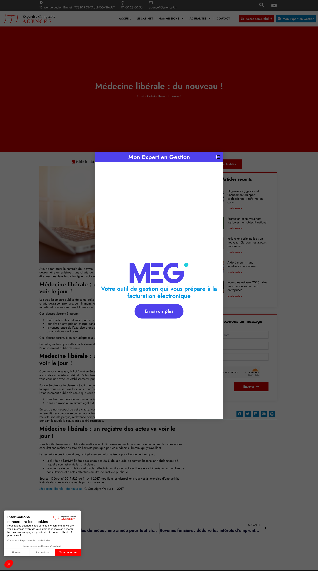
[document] (159, 285)
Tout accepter (68, 552)
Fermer (16, 552)
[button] (8, 563)
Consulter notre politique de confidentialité (28, 540)
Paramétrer (42, 552)
